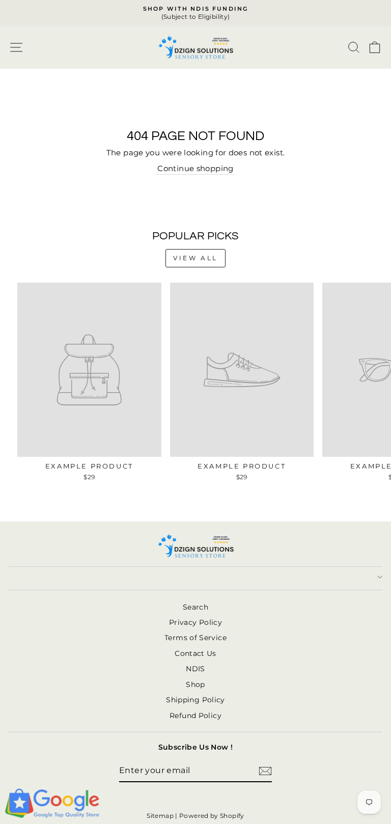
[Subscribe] (265, 771)
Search (195, 607)
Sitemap (160, 815)
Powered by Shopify (211, 815)
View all (195, 258)
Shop (195, 684)
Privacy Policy (195, 622)
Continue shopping (195, 168)
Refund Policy (195, 715)
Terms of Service (195, 638)
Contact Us (195, 653)
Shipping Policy (195, 700)
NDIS (195, 669)
